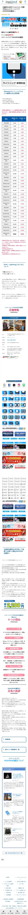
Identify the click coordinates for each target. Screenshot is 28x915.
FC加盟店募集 (20, 899)
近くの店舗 (10, 912)
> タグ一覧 (20, 883)
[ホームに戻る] (14, 874)
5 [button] (17, 28)
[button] (25, 467)
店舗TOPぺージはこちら (11, 337)
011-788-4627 (11, 340)
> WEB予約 (8, 892)
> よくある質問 (8, 881)
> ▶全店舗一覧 (20, 892)
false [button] (3, 21)
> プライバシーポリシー (20, 895)
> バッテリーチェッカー (20, 878)
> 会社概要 (8, 894)
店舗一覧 (3, 912)
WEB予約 (24, 912)
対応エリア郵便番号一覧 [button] (12, 749)
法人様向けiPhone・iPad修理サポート (20, 902)
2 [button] (12, 28)
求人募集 (7, 901)
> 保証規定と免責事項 (7, 899)
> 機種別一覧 (20, 888)
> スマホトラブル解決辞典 (7, 884)
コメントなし (6, 789)
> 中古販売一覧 (8, 890)
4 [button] (15, 28)
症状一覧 (17, 912)
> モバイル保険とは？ (20, 890)
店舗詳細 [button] (7, 739)
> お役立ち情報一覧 (20, 881)
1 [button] (10, 28)
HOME (7, 877)
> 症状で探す (7, 888)
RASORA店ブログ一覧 (15, 853)
